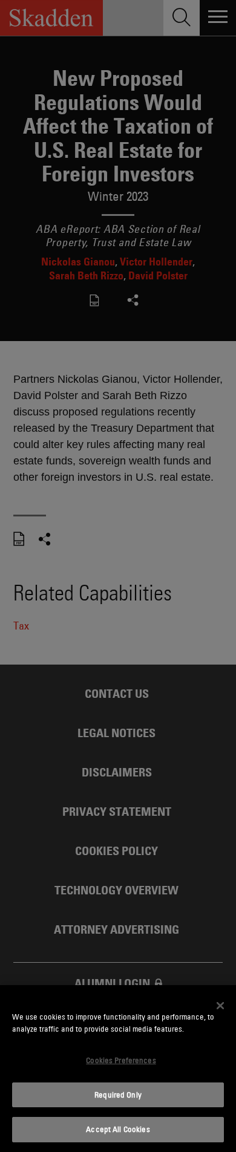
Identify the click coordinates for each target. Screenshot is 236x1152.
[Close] (220, 1005)
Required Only (118, 1094)
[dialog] (118, 1068)
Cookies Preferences (121, 1060)
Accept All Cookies (117, 1129)
